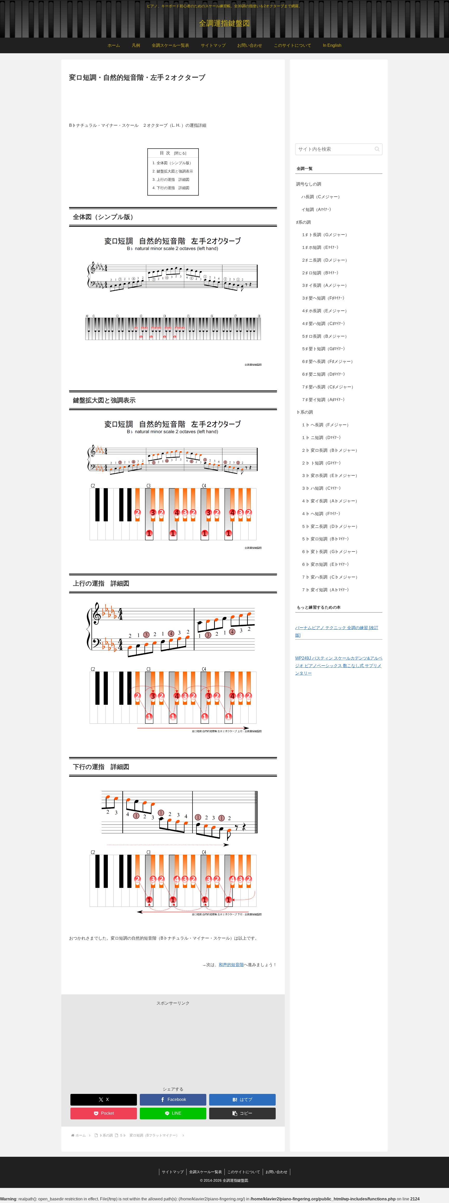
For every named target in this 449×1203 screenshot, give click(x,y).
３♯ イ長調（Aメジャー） (325, 285)
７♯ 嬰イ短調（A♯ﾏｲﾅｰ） (324, 399)
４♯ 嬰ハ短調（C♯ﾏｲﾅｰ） (324, 323)
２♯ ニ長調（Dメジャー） (325, 260)
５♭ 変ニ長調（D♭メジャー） (330, 526)
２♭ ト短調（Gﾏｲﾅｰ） (322, 463)
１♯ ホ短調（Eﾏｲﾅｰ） (321, 247)
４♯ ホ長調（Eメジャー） (325, 311)
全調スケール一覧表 (205, 1172)
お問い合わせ (276, 1172)
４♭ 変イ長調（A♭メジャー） (330, 501)
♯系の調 (303, 222)
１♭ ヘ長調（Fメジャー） (326, 425)
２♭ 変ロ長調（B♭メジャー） (330, 450)
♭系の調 (304, 412)
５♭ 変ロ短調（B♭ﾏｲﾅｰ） (326, 539)
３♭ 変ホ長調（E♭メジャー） (330, 475)
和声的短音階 (231, 964)
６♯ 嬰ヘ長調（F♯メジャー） (328, 361)
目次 (166, 153)
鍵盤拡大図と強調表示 (175, 171)
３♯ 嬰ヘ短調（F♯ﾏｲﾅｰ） (324, 298)
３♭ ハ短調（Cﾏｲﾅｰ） (322, 488)
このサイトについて (243, 1172)
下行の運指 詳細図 (173, 188)
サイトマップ (173, 1172)
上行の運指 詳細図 (173, 179)
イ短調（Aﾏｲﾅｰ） (317, 209)
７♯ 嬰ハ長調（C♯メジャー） (328, 387)
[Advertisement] (173, 97)
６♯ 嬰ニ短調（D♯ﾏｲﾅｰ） (324, 374)
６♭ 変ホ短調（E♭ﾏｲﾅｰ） (326, 564)
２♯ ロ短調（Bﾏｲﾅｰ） (321, 273)
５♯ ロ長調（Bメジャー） (325, 336)
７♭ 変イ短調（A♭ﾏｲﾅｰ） (326, 590)
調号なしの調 (308, 184)
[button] (242, 1113)
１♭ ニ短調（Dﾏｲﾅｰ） (322, 437)
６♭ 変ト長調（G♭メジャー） (330, 551)
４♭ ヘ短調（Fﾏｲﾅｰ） (321, 513)
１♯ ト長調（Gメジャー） (325, 234)
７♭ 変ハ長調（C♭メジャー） (330, 577)
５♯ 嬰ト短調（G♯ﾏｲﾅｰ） (324, 349)
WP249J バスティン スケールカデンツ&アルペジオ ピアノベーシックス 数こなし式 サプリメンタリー (338, 665)
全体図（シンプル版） (175, 163)
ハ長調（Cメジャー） (321, 197)
